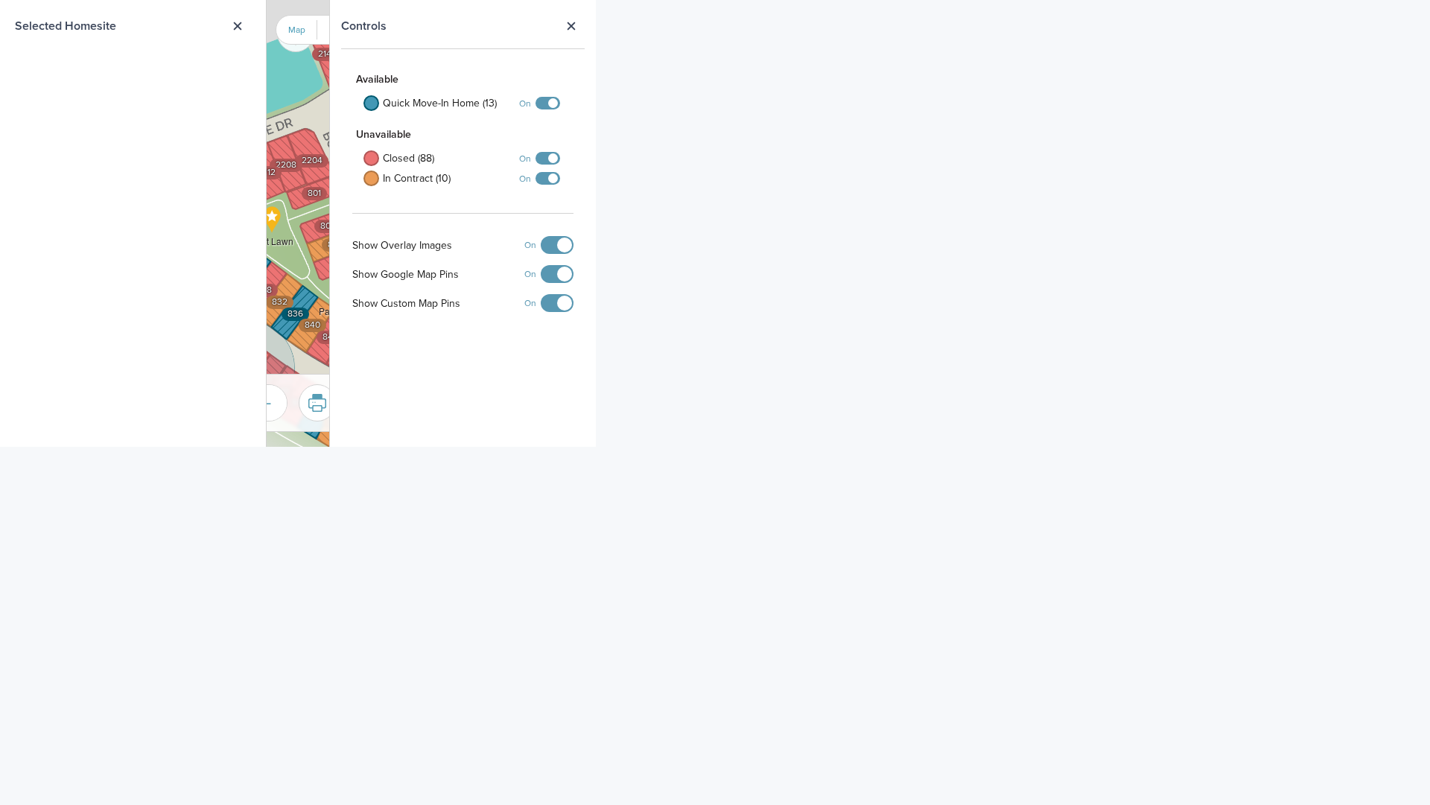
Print (317, 402)
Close (571, 26)
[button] (272, 233)
